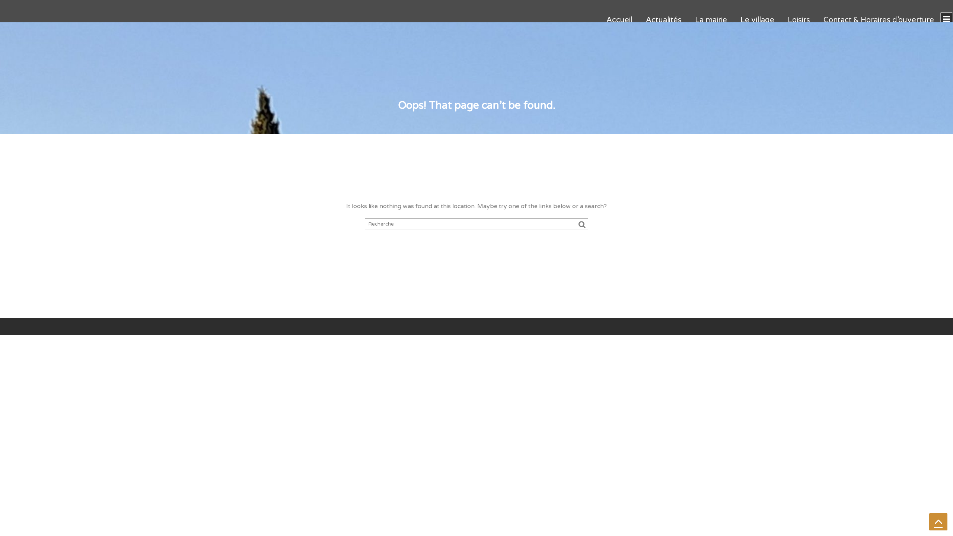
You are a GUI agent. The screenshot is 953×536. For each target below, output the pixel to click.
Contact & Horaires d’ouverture (878, 20)
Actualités (664, 20)
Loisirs (799, 20)
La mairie (711, 20)
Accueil (619, 20)
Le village (757, 20)
